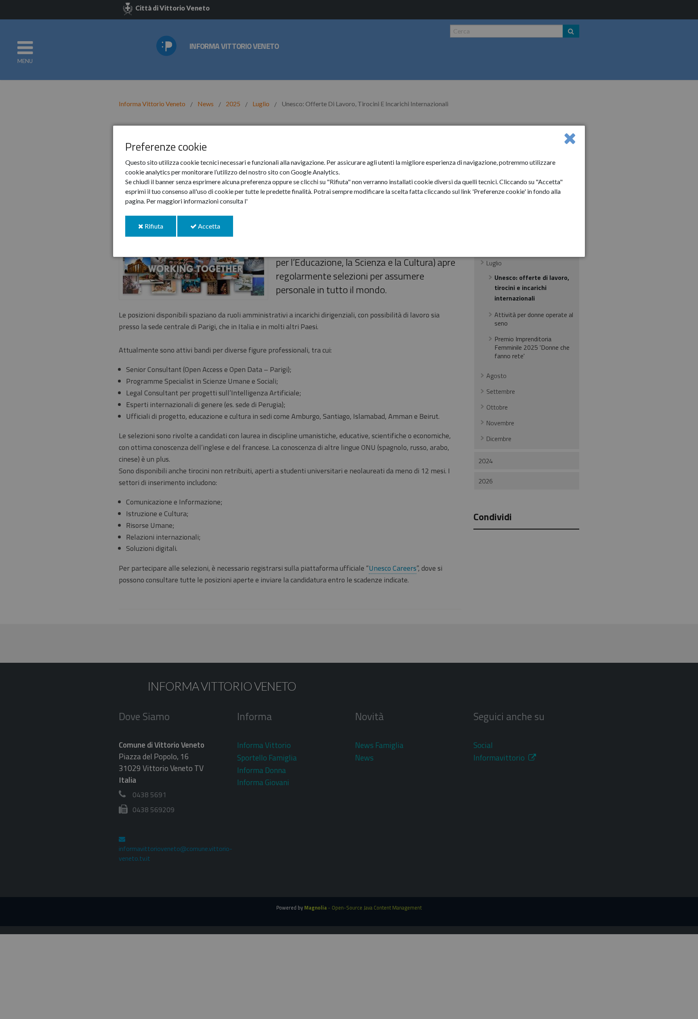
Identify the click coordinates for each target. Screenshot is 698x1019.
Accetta (215, 229)
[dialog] (349, 191)
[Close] (569, 138)
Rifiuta (159, 229)
